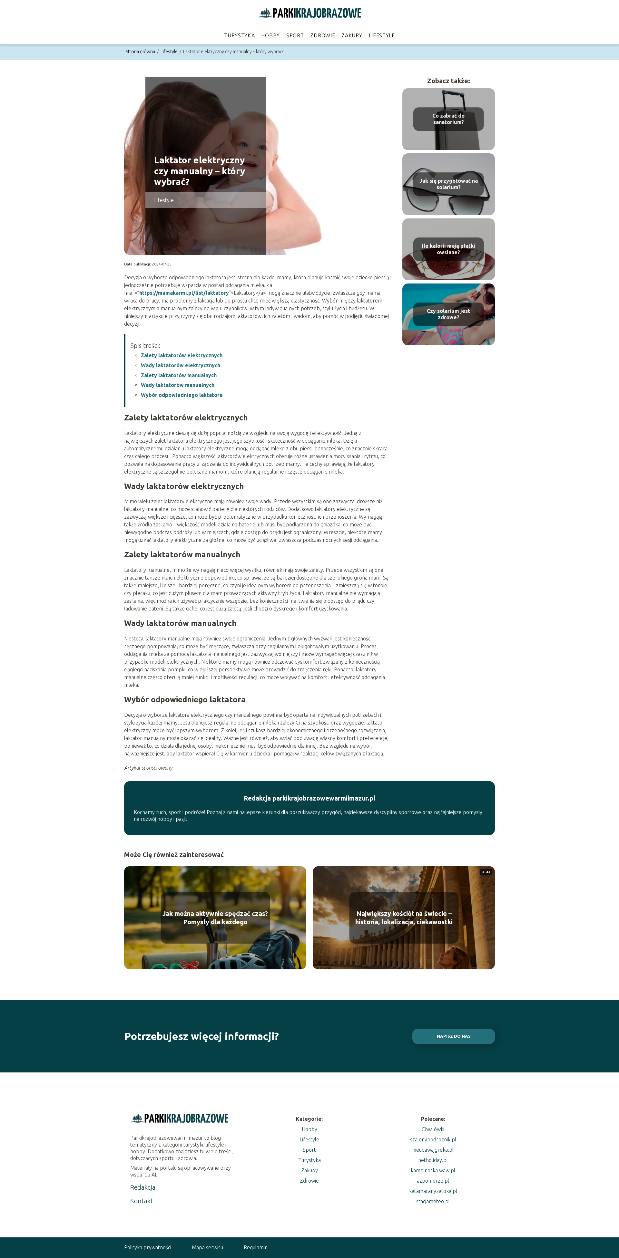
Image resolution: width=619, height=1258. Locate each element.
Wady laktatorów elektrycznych (180, 365)
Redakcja (142, 1187)
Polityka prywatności (147, 1247)
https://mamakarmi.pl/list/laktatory (184, 293)
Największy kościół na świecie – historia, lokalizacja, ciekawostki (404, 918)
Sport (295, 35)
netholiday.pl (433, 1160)
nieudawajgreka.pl (433, 1150)
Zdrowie (322, 35)
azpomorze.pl (433, 1181)
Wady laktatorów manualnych (177, 385)
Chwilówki (433, 1129)
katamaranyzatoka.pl (433, 1191)
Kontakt (141, 1201)
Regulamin (256, 1247)
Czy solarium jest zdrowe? (448, 314)
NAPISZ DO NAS (454, 1036)
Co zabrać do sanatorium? (448, 119)
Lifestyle (382, 35)
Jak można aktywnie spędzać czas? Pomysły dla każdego (215, 918)
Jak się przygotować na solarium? (448, 184)
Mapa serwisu (207, 1247)
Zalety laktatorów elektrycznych (181, 355)
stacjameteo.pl (433, 1201)
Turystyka (239, 35)
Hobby (270, 35)
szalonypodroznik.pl (433, 1139)
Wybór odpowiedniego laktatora (181, 395)
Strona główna (141, 51)
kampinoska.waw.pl (433, 1170)
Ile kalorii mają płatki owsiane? (448, 249)
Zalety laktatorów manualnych (179, 375)
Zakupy (351, 35)
